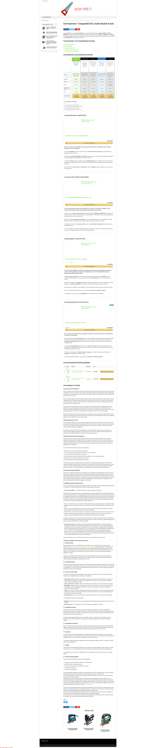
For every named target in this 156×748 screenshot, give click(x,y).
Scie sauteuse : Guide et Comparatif (72, 20)
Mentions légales (44, 740)
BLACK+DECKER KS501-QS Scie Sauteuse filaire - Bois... (78, 197)
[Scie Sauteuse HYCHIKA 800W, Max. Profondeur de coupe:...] (68, 371)
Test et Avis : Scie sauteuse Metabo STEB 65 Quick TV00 (51, 32)
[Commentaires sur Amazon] (67, 262)
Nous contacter (44, 0)
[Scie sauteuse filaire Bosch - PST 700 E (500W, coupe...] (89, 250)
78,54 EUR (76, 91)
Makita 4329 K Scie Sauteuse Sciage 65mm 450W (76, 135)
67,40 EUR (102, 91)
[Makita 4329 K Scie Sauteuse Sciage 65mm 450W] (89, 127)
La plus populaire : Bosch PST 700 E (72, 108)
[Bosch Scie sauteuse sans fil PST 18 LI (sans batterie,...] (89, 313)
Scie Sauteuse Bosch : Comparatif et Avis (105, 730)
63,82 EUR (110, 91)
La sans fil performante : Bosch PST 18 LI (73, 109)
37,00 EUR (93, 91)
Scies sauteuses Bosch (69, 44)
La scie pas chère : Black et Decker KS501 (73, 106)
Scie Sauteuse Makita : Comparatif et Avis (73, 729)
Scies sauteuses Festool (69, 48)
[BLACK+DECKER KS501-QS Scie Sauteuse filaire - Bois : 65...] (89, 188)
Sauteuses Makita (68, 46)
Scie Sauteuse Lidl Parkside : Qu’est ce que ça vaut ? (51, 47)
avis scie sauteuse (88, 684)
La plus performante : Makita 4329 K (72, 105)
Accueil (64, 20)
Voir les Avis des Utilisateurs (77, 95)
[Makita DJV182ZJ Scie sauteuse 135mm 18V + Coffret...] (68, 379)
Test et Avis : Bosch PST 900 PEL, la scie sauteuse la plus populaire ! (51, 37)
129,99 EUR (85, 91)
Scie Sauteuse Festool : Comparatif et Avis (89, 729)
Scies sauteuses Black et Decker (71, 49)
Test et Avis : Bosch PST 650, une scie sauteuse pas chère (51, 28)
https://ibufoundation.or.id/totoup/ (6, 747)
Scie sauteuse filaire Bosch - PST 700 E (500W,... (76, 259)
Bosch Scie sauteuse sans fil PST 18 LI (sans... (76, 322)
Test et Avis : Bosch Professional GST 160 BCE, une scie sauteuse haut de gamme (51, 42)
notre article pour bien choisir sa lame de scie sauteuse (82, 546)
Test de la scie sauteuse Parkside (71, 51)
